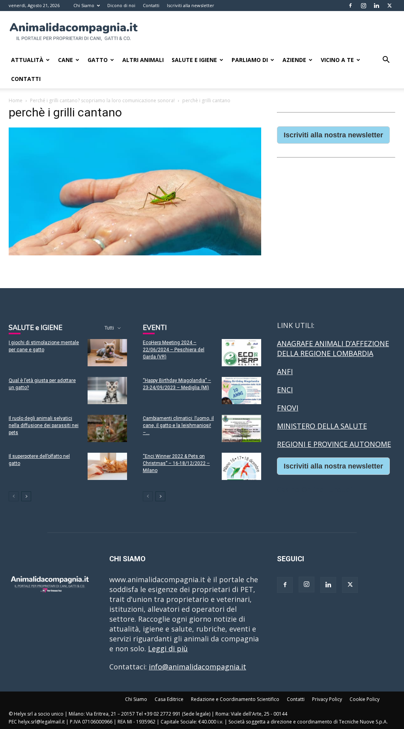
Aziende (294, 60)
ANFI (285, 371)
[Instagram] (363, 5)
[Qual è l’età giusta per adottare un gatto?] (107, 390)
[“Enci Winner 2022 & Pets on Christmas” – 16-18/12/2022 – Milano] (241, 466)
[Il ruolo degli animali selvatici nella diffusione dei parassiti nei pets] (107, 428)
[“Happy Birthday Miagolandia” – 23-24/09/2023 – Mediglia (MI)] (241, 390)
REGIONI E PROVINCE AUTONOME (334, 444)
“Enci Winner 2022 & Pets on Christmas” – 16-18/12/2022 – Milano (176, 463)
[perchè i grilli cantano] (135, 253)
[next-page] (26, 496)
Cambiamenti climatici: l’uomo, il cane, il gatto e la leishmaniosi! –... (178, 425)
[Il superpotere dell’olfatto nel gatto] (107, 466)
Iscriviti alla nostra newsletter (333, 135)
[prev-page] (14, 496)
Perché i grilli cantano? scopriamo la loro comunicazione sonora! (102, 100)
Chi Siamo (83, 5)
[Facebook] (350, 5)
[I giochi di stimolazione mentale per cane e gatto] (107, 352)
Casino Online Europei (314, 489)
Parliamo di (250, 60)
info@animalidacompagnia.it (197, 666)
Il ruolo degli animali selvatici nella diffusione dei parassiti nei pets (44, 425)
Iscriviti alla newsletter (190, 5)
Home (15, 100)
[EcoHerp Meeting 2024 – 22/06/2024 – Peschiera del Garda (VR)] (241, 352)
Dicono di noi (121, 5)
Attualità (27, 60)
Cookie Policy (365, 699)
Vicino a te (337, 60)
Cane (65, 60)
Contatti (151, 5)
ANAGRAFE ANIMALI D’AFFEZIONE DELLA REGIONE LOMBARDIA (333, 348)
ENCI (285, 389)
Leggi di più (168, 648)
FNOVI (287, 407)
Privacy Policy (327, 699)
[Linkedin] (376, 5)
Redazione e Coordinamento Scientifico (235, 699)
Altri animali (143, 60)
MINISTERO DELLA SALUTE (322, 426)
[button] (385, 60)
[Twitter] (389, 5)
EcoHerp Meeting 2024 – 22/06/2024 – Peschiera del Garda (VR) (173, 350)
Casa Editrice (169, 699)
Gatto (98, 60)
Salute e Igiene (194, 60)
